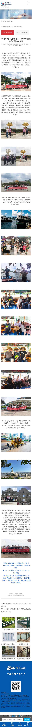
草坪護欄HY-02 (8, 629)
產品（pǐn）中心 (28, 725)
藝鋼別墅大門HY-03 (8, 658)
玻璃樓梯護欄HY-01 (23, 658)
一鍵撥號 (12, 725)
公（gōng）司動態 (17, 26)
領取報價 (27, 719)
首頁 (2, 26)
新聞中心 (7, 26)
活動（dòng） (19, 45)
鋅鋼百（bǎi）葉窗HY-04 (9, 644)
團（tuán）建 (12, 45)
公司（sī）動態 (7, 32)
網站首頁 (4, 725)
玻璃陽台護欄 (23, 644)
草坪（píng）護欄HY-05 (24, 629)
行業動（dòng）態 (22, 32)
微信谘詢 (20, 725)
